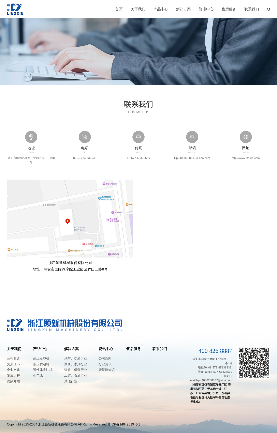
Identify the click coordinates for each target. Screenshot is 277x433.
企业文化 (13, 370)
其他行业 (70, 381)
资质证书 (13, 364)
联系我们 (251, 9)
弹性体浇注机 (43, 370)
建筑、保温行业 (75, 370)
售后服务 (229, 9)
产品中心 (161, 9)
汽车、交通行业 (75, 358)
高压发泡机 (41, 358)
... (34, 381)
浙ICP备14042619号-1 (123, 424)
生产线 (38, 375)
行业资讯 (105, 364)
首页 (119, 9)
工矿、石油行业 (75, 375)
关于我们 (138, 9)
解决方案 (183, 9)
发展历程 (13, 375)
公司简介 (13, 358)
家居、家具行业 (75, 364)
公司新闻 (105, 358)
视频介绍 (13, 381)
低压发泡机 (41, 364)
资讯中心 (206, 9)
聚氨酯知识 (107, 370)
